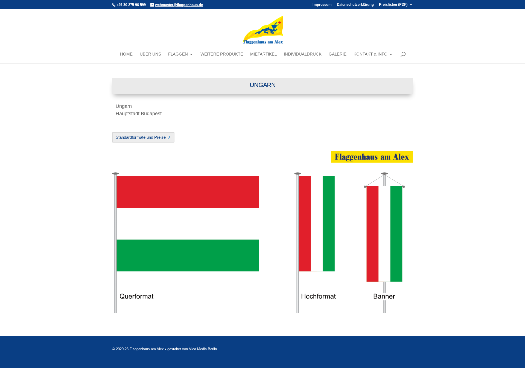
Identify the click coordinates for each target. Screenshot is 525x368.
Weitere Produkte (221, 54)
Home (126, 54)
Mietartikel (263, 54)
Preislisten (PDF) (393, 5)
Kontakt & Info (370, 54)
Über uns (150, 54)
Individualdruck (303, 54)
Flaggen (178, 54)
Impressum (322, 5)
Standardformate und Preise (141, 137)
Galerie (337, 54)
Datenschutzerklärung (355, 5)
